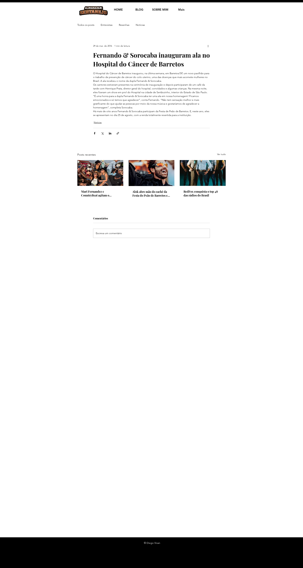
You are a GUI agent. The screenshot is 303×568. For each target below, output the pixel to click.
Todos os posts (85, 24)
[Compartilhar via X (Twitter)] (102, 133)
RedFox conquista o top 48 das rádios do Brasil (201, 193)
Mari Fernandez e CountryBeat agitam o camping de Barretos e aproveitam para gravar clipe (99, 193)
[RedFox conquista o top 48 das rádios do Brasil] (203, 173)
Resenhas (124, 24)
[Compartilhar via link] (117, 133)
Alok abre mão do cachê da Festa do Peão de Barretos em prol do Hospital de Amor (151, 193)
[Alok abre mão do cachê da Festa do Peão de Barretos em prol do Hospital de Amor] (152, 173)
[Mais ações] (208, 46)
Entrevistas (107, 24)
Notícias (140, 24)
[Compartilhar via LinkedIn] (110, 133)
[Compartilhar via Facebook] (94, 133)
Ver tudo (221, 154)
